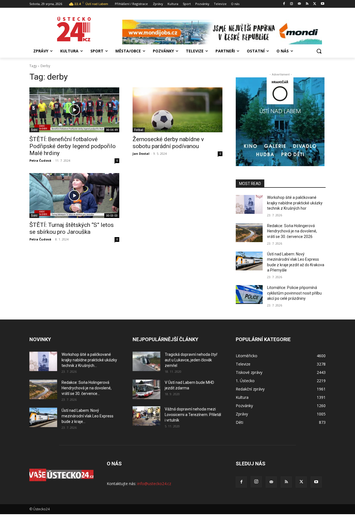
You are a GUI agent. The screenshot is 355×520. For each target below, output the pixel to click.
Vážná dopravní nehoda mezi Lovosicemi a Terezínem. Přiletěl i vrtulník (193, 414)
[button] (319, 51)
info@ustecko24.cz (154, 483)
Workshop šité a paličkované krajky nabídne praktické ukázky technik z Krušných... (89, 360)
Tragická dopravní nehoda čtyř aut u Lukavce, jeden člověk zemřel (191, 360)
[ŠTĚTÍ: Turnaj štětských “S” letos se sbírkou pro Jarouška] (74, 195)
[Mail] (299, 4)
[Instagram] (291, 4)
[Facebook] (284, 4)
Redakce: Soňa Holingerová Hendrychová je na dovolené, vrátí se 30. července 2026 (292, 231)
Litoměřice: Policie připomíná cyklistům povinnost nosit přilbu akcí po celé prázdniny (294, 293)
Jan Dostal (141, 153)
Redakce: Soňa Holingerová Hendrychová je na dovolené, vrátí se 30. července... (86, 388)
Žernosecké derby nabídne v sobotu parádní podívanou (168, 142)
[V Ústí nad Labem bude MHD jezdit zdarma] (146, 389)
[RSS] (307, 4)
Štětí (34, 130)
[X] (314, 4)
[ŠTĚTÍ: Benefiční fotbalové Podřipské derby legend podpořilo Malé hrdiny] (74, 109)
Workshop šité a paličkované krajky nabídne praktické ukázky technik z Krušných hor (295, 202)
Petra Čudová (40, 160)
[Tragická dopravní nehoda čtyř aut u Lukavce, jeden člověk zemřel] (146, 361)
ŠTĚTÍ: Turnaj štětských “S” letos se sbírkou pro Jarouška (71, 228)
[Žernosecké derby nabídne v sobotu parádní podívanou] (177, 109)
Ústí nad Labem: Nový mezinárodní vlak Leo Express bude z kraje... (87, 416)
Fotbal (138, 130)
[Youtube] (322, 4)
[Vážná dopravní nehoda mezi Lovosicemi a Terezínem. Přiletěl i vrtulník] (146, 416)
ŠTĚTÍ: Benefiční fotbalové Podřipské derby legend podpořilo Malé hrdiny (72, 146)
